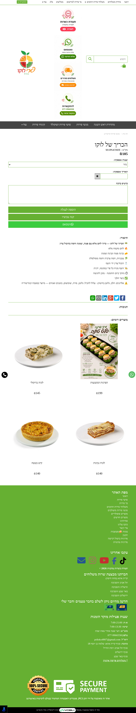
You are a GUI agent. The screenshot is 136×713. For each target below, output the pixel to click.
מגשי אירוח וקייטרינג (112, 134)
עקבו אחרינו (119, 553)
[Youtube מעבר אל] (104, 562)
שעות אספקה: (121, 160)
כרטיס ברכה (122, 183)
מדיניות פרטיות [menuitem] (120, 542)
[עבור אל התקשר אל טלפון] (5, 375)
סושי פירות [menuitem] (122, 499)
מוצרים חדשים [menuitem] (121, 517)
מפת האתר (120, 492)
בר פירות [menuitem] (123, 503)
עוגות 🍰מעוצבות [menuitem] (119, 531)
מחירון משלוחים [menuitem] (114, 2)
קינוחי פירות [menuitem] (38, 124)
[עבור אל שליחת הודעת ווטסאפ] (132, 374)
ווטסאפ (67, 224)
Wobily (79, 710)
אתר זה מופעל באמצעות (68, 710)
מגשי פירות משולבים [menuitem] (118, 510)
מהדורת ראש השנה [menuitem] (104, 124)
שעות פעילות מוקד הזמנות (109, 617)
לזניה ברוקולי (37, 382)
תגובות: (123, 307)
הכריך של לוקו (111, 144)
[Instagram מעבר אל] (92, 562)
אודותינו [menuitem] (124, 521)
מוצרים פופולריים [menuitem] (119, 513)
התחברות (23, 2)
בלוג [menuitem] (51, 2)
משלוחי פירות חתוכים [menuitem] (95, 2)
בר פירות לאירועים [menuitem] (74, 2)
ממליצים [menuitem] (59, 2)
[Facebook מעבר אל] (114, 562)
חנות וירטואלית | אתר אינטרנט (47, 710)
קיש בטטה (37, 463)
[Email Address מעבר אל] (81, 562)
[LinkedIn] (104, 297)
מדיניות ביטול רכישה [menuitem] (118, 538)
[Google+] (110, 297)
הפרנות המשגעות (99, 382)
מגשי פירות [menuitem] (82, 124)
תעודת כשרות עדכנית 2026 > (113, 568)
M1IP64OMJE (113, 150)
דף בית (125, 134)
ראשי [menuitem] (126, 2)
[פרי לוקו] (26, 62)
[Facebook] (122, 297)
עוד (45, 2)
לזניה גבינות (99, 463)
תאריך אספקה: (120, 171)
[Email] (98, 297)
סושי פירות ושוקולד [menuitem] (61, 124)
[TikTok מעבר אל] (123, 562)
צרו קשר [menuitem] (124, 528)
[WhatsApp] (92, 297)
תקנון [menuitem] (125, 535)
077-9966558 (115, 635)
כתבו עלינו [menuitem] (123, 524)
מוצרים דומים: (119, 319)
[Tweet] (116, 297)
